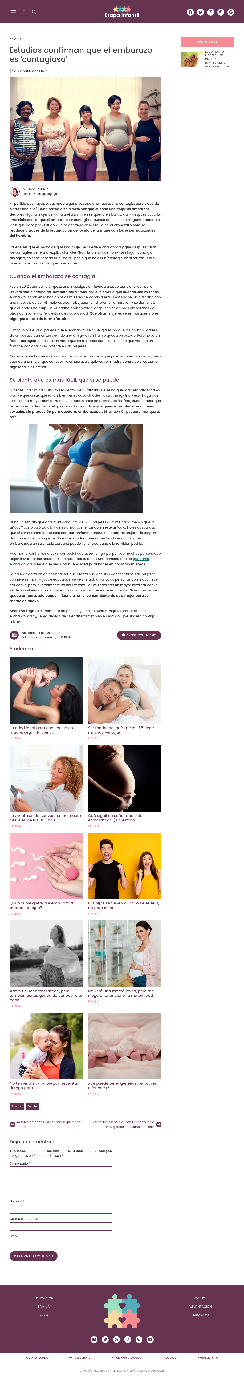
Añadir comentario (141, 635)
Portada (17, 1106)
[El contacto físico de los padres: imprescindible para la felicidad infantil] (192, 59)
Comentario (20, 1163)
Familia (16, 39)
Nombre (17, 1201)
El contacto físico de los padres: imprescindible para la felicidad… (218, 59)
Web (13, 1236)
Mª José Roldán (35, 189)
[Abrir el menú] (13, 12)
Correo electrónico (25, 1218)
